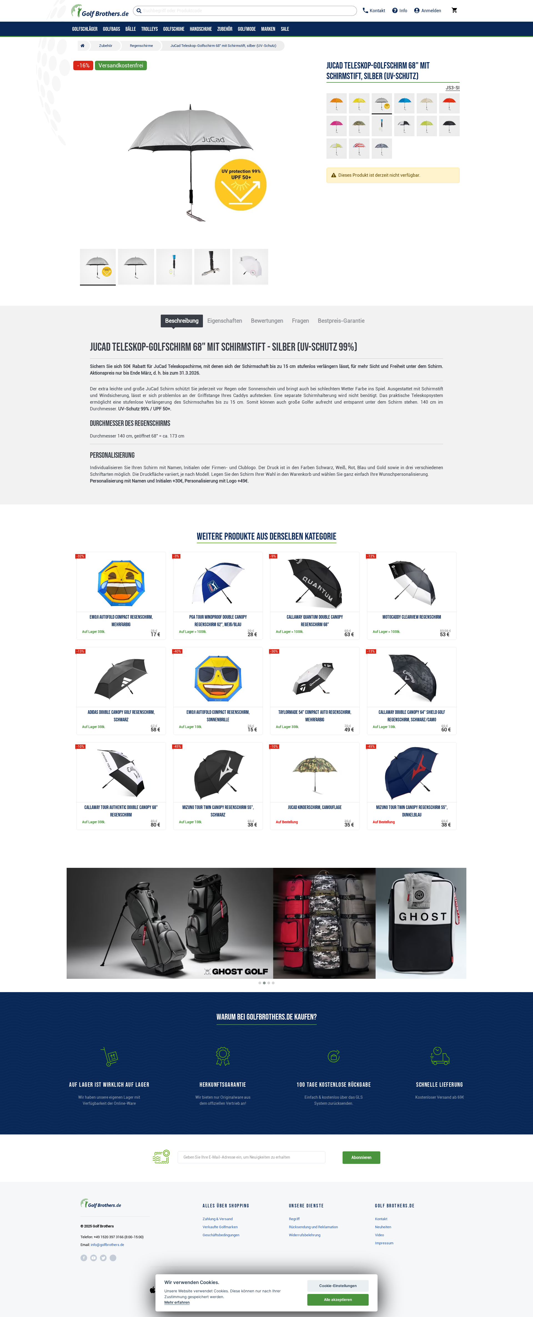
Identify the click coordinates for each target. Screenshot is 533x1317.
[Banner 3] (268, 983)
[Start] (84, 46)
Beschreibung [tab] (181, 320)
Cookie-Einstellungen (338, 1285)
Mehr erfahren (177, 1302)
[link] (333, 1079)
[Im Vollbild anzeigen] (80, 81)
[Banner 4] (273, 983)
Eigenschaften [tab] (224, 320)
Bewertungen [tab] (267, 320)
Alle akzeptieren (338, 1299)
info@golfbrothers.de (107, 1245)
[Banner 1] (259, 983)
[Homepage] (100, 10)
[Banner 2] (264, 983)
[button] (80, 159)
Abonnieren (361, 1157)
